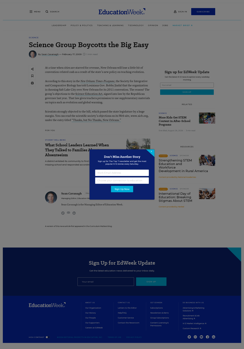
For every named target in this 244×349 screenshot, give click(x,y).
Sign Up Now (122, 189)
